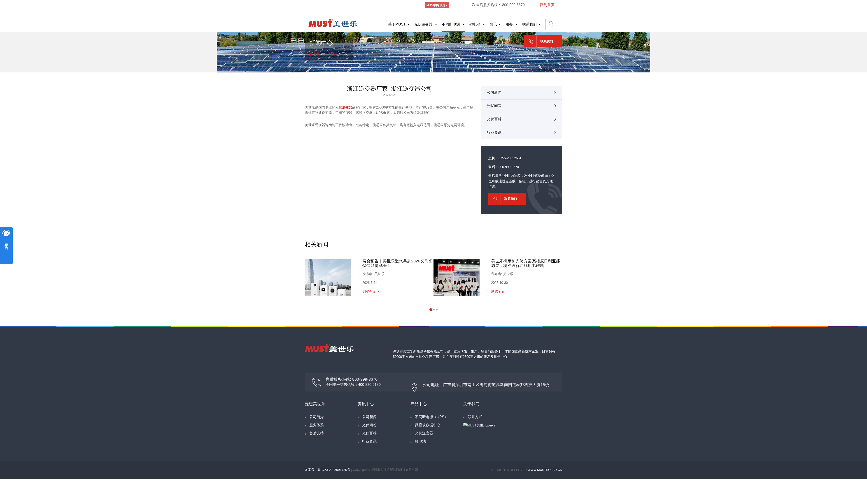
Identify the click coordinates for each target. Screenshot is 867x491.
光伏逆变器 (423, 24)
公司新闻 (494, 92)
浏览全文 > (370, 291)
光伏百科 (331, 54)
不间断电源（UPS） (431, 417)
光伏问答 (494, 106)
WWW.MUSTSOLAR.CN (545, 470)
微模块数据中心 (427, 425)
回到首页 (547, 5)
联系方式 (475, 417)
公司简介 (316, 417)
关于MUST (397, 24)
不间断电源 (451, 24)
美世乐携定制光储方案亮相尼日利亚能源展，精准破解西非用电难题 (525, 263)
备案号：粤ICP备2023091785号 (327, 470)
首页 (316, 54)
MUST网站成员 (436, 5)
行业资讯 (494, 132)
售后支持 (316, 433)
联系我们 (529, 24)
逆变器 (347, 107)
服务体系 (316, 425)
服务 (510, 24)
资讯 (493, 24)
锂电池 (475, 24)
